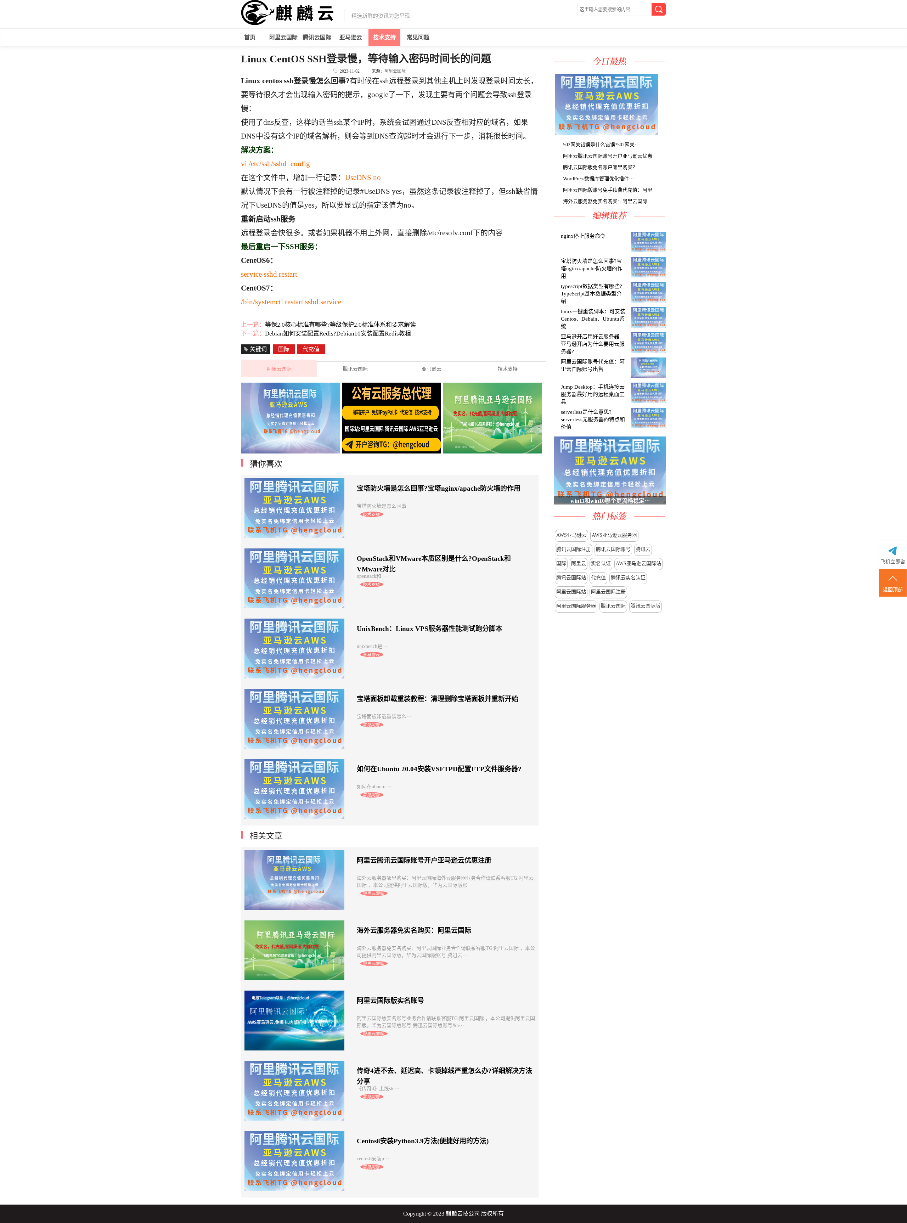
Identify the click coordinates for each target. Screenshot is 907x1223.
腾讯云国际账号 (613, 549)
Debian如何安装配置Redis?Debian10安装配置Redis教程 (338, 333)
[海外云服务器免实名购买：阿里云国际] (665, 133)
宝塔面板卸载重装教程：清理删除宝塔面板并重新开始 (437, 699)
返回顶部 (893, 589)
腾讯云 (643, 549)
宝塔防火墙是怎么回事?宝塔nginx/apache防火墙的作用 (438, 488)
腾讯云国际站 (571, 577)
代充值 (598, 577)
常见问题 (418, 37)
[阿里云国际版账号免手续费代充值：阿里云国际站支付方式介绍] (664, 133)
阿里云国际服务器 (576, 606)
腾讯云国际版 (645, 606)
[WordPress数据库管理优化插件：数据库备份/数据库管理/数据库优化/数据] (663, 133)
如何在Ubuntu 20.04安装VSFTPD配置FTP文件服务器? (439, 769)
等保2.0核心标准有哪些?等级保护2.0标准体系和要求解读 (340, 324)
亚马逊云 (350, 37)
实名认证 (601, 563)
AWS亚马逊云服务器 (614, 535)
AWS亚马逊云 (571, 535)
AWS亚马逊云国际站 (638, 563)
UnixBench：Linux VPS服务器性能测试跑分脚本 (429, 628)
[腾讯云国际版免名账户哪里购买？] (661, 133)
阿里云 (578, 563)
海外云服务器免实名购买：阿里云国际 (414, 930)
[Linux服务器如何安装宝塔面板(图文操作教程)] (606, 133)
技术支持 (384, 37)
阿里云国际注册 (608, 591)
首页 (249, 37)
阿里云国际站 (571, 591)
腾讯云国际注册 (573, 549)
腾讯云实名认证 (628, 577)
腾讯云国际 (317, 37)
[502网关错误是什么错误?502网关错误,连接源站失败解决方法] (658, 133)
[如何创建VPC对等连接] (391, 452)
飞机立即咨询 (892, 568)
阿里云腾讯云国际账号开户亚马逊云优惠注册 (424, 860)
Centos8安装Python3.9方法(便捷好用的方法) (423, 1141)
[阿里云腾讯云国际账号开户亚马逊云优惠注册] (660, 133)
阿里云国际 (283, 37)
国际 (561, 563)
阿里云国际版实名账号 (390, 1000)
